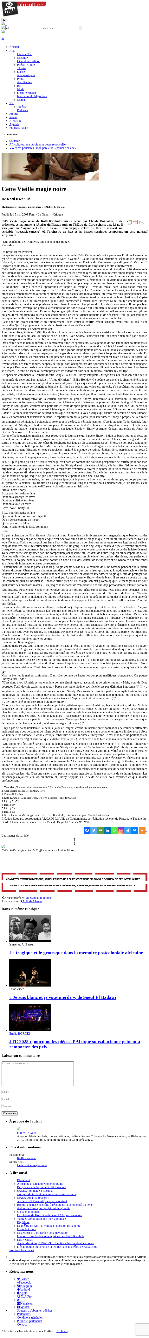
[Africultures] (24, 16)
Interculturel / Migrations (32, 96)
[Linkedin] (107, 830)
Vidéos (21, 106)
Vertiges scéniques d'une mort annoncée (41, 1218)
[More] (142, 830)
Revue (13, 117)
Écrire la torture (26, 1229)
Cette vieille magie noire (32, 1165)
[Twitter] (93, 830)
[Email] (100, 830)
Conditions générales (30, 1317)
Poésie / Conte (26, 64)
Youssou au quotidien (38, 897)
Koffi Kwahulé (26, 1158)
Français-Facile (18, 127)
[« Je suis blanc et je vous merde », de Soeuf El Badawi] (30, 985)
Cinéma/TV (24, 54)
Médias (21, 99)
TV (11, 103)
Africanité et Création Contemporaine (40, 1183)
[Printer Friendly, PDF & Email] (136, 224)
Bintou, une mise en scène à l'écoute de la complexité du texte (55, 1204)
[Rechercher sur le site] (4, 20)
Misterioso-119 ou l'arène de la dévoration (42, 1232)
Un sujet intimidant (28, 1211)
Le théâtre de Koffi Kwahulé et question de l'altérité (48, 1225)
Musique (22, 57)
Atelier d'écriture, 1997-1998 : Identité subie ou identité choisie (55, 1243)
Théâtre (21, 68)
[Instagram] (121, 830)
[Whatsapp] (114, 830)
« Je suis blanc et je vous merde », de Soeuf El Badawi (62, 997)
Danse (21, 71)
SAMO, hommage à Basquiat (35, 1190)
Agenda (14, 124)
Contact (22, 1324)
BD (19, 85)
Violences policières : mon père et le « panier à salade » (43, 148)
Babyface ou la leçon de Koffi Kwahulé (41, 1187)
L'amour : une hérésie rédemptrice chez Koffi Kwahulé (50, 1236)
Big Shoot (23, 1222)
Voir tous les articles (21, 1250)
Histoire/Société (26, 92)
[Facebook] (87, 830)
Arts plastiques (26, 75)
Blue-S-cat (23, 1180)
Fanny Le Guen (26, 1132)
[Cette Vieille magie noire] (50, 179)
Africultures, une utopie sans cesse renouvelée (37, 144)
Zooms (13, 113)
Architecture (24, 82)
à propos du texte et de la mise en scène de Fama (46, 1194)
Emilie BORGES (20, 1033)
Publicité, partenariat (29, 1321)
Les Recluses (25, 1239)
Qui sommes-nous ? (22, 1256)
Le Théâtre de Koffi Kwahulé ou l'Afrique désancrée (49, 1215)
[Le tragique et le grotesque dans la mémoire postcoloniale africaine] (30, 941)
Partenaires (23, 1314)
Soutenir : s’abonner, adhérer (34, 1310)
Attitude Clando (32, 901)
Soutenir (14, 141)
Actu (12, 50)
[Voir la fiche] (18, 1129)
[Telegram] (127, 830)
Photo (20, 78)
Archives (62, 1331)
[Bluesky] (134, 830)
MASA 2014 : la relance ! (33, 1197)
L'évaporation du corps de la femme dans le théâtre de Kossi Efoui (57, 1246)
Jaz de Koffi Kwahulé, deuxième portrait (42, 1201)
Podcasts (22, 110)
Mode (20, 89)
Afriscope (15, 120)
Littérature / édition (28, 61)
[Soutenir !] (74, 883)
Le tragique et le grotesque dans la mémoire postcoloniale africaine (76, 952)
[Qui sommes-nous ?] (3, 32)
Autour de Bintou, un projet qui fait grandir (43, 1208)
